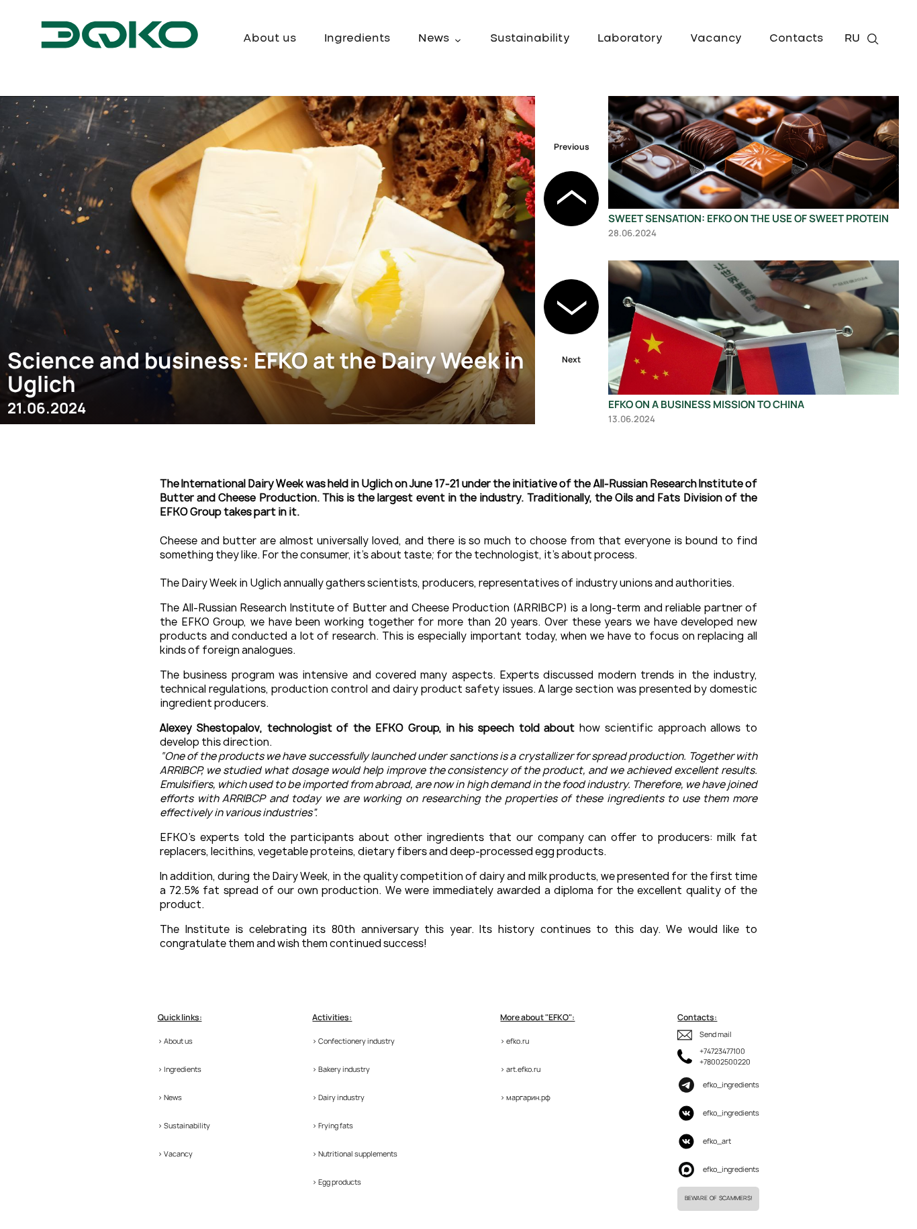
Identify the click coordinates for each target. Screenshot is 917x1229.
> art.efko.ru (520, 1069)
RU (852, 38)
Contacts (796, 38)
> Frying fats (332, 1125)
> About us (175, 1041)
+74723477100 (722, 1051)
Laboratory (630, 38)
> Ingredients (179, 1069)
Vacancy (716, 38)
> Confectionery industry (353, 1041)
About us (270, 38)
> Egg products (336, 1182)
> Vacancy (175, 1153)
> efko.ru (514, 1041)
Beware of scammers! (718, 1198)
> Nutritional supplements (354, 1153)
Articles (441, 51)
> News (170, 1097)
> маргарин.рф (525, 1097)
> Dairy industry (338, 1097)
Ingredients (357, 38)
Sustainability (530, 38)
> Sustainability (184, 1125)
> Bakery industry (341, 1069)
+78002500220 (725, 1061)
